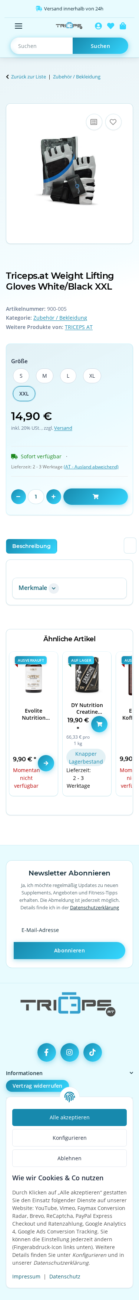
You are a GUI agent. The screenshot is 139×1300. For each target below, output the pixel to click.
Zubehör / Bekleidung (60, 317)
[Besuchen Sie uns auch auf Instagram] (69, 1052)
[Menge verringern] (18, 496)
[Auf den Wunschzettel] (113, 122)
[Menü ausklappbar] (18, 26)
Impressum (26, 1276)
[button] (98, 26)
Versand (63, 428)
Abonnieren (69, 950)
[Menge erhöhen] (53, 496)
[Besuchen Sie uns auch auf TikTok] (92, 1052)
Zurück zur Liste (28, 76)
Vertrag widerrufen (38, 1085)
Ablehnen (69, 1158)
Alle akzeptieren (70, 1117)
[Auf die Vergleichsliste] (94, 122)
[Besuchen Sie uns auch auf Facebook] (46, 1052)
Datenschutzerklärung (94, 907)
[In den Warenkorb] (12, 99)
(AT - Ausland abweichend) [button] (91, 467)
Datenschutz (64, 1276)
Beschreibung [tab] (31, 546)
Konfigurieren (70, 1137)
